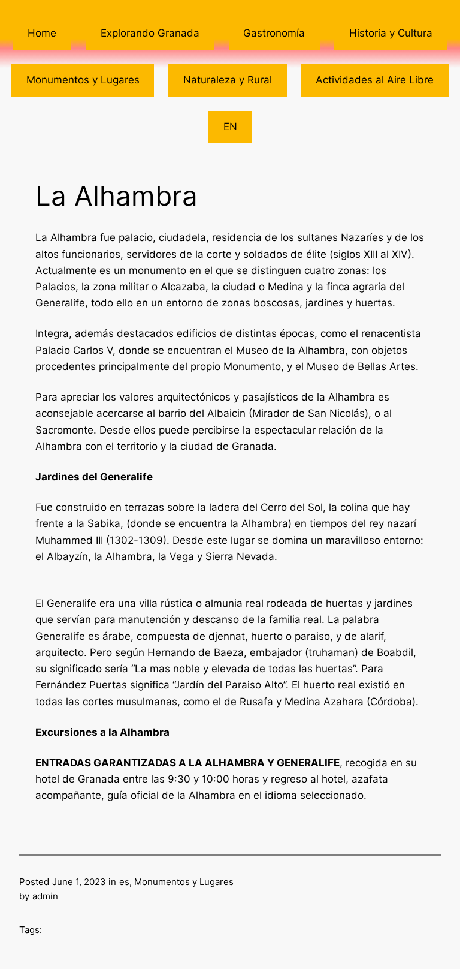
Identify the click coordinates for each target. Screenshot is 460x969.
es (124, 881)
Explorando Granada (150, 33)
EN (230, 127)
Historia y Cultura (390, 33)
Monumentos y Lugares (83, 80)
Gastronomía (274, 33)
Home (42, 33)
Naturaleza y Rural (227, 80)
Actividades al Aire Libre (375, 80)
